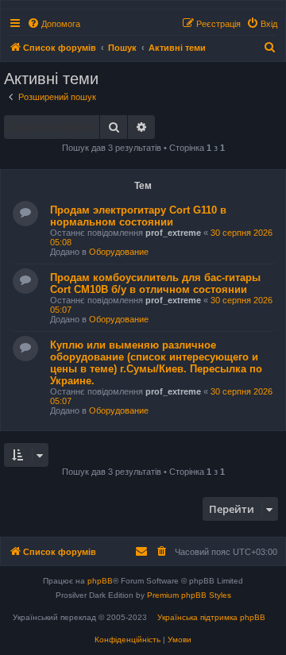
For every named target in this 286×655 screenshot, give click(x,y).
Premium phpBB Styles (189, 595)
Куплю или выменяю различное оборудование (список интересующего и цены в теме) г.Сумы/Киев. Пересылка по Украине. (156, 363)
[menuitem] (53, 23)
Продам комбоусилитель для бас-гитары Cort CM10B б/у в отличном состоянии (155, 283)
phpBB (100, 580)
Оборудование (119, 251)
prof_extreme (173, 232)
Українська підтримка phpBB (211, 617)
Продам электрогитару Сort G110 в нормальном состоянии (138, 216)
